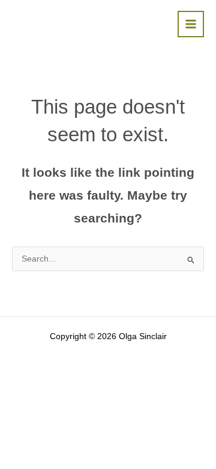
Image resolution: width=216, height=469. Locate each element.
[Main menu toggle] (191, 24)
